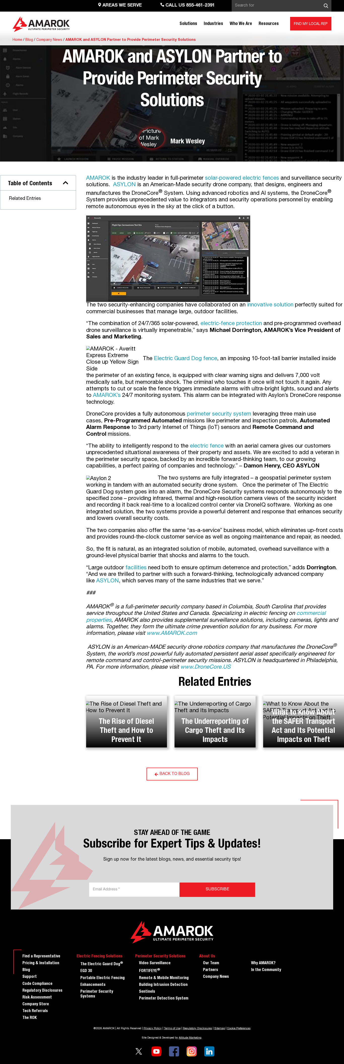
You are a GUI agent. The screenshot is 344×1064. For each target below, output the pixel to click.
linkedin (209, 1051)
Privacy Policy (153, 1028)
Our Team (211, 963)
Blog (29, 40)
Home (17, 40)
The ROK (29, 1018)
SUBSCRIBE (217, 890)
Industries (213, 24)
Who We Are (241, 24)
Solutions (188, 24)
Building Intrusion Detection (163, 985)
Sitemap (219, 1028)
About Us (207, 957)
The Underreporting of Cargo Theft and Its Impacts (215, 731)
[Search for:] (281, 6)
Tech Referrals (35, 1011)
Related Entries (25, 199)
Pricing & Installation (40, 963)
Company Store (35, 1005)
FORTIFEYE (149, 970)
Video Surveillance (154, 963)
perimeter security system (219, 414)
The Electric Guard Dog (101, 963)
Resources (269, 24)
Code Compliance (37, 984)
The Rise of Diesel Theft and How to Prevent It (126, 731)
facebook (174, 1051)
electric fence (207, 446)
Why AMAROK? (263, 963)
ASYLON (124, 185)
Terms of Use (172, 1028)
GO (326, 6)
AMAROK (98, 178)
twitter (139, 1051)
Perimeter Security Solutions (160, 957)
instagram (192, 1051)
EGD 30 (86, 971)
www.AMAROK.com (172, 633)
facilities (136, 568)
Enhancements (93, 985)
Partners (210, 970)
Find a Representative (41, 957)
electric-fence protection (231, 324)
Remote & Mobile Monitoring (164, 978)
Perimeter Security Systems (96, 994)
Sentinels (147, 992)
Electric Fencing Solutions (99, 957)
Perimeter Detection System (163, 999)
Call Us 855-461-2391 (189, 5)
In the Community (266, 970)
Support (29, 977)
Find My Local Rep (311, 24)
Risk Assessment (37, 998)
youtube (156, 1051)
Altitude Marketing (190, 1038)
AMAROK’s (107, 395)
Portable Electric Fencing (102, 978)
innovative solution (270, 305)
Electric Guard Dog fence (185, 358)
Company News (49, 40)
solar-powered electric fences (242, 178)
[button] (65, 183)
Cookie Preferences (239, 1028)
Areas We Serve (121, 5)
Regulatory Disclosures (42, 991)
